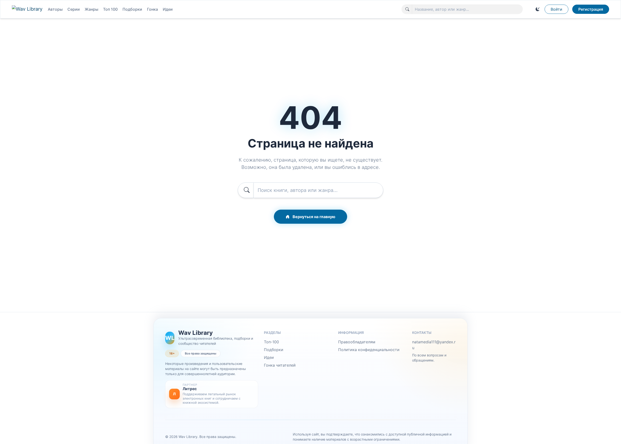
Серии (73, 9)
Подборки (132, 9)
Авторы (55, 9)
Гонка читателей (280, 365)
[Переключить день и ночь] (537, 9)
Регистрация (590, 9)
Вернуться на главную (313, 216)
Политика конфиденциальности (369, 349)
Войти (556, 9)
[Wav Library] (28, 9)
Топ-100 (271, 341)
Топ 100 (110, 9)
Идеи (168, 9)
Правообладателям (356, 341)
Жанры (91, 9)
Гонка (152, 9)
